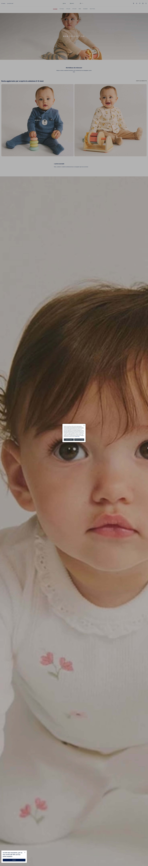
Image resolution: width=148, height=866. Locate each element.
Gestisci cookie (69, 439)
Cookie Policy (77, 436)
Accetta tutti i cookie (79, 439)
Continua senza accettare (84, 425)
